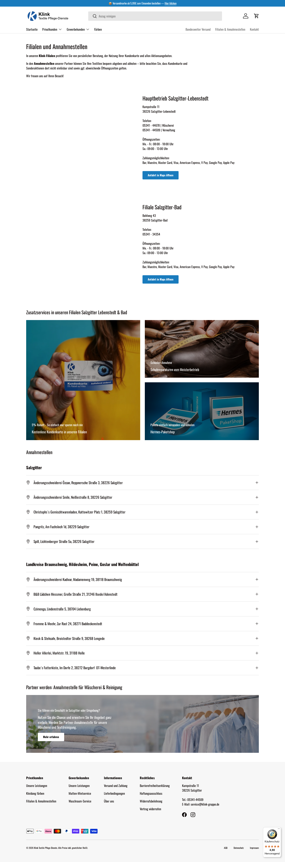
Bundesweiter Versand (198, 29)
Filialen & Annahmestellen (230, 29)
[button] (256, 16)
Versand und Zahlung (115, 785)
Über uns (109, 801)
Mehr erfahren (51, 737)
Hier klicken (170, 3)
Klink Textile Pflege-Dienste (45, 847)
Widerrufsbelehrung (151, 801)
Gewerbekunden (76, 29)
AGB (225, 847)
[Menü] (278, 829)
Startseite (32, 29)
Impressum (254, 847)
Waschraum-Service (80, 801)
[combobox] (155, 16)
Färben (98, 29)
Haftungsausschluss (151, 793)
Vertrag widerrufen (150, 809)
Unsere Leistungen (36, 785)
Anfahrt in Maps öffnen (160, 175)
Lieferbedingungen (114, 793)
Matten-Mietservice (80, 793)
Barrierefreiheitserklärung (155, 785)
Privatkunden (49, 29)
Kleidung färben (35, 793)
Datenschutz (239, 847)
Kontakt (254, 29)
